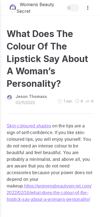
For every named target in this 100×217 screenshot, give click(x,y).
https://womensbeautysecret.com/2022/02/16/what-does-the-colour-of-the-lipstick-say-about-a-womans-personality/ (49, 193)
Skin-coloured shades (29, 126)
